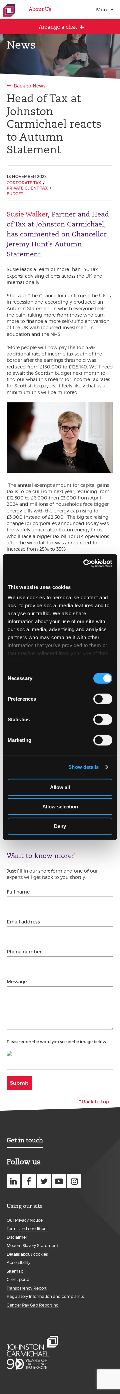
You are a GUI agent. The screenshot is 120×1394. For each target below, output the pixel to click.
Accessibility (18, 1262)
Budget (15, 193)
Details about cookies (27, 1254)
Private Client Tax (27, 188)
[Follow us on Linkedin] (13, 1181)
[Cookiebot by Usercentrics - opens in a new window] (84, 563)
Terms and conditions (27, 1228)
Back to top (95, 1102)
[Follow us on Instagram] (74, 1181)
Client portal (18, 1279)
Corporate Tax (24, 182)
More (102, 9)
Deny (60, 826)
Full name (18, 892)
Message (17, 981)
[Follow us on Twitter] (44, 1181)
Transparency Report (27, 1288)
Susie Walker (27, 214)
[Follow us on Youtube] (59, 1181)
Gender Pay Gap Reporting (33, 1305)
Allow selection (60, 806)
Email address (23, 921)
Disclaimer (17, 1237)
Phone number (24, 951)
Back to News (30, 85)
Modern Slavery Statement (32, 1245)
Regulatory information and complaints (45, 1296)
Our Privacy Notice (25, 1220)
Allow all (60, 787)
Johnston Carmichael (9, 10)
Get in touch (25, 1140)
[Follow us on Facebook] (29, 1181)
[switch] (102, 698)
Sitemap (15, 1271)
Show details (83, 767)
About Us (40, 9)
